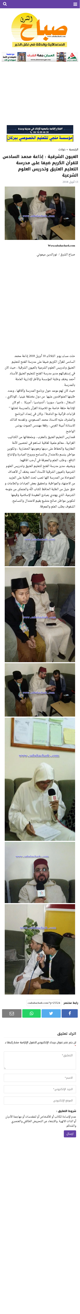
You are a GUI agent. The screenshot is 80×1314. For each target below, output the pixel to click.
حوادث (61, 149)
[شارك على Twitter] (51, 1013)
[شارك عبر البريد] (12, 1013)
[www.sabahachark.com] (40, 30)
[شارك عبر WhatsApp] (31, 1013)
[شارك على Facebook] (70, 1013)
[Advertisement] (40, 93)
